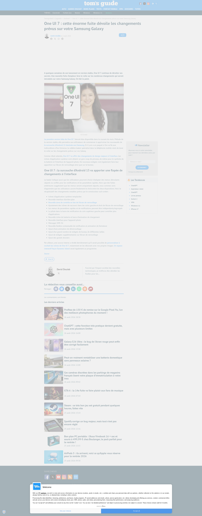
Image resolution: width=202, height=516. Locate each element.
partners (43, 493)
